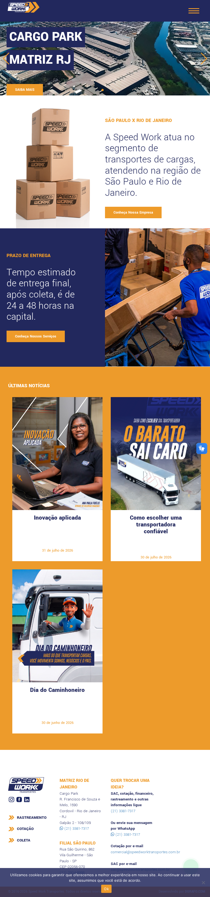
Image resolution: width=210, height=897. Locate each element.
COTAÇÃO (25, 828)
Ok (106, 889)
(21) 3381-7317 (76, 828)
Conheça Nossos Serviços (35, 336)
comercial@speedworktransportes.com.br (145, 852)
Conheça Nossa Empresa (133, 212)
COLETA (23, 840)
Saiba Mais (57, 542)
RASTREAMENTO (31, 817)
